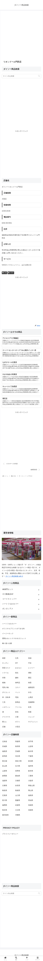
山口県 (17, 795)
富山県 (4, 766)
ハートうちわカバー (9, 623)
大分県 (17, 810)
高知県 (30, 800)
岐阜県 (30, 771)
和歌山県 (31, 785)
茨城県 (17, 751)
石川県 (17, 766)
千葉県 (30, 756)
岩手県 (30, 741)
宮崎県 (30, 810)
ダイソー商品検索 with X (14, 576)
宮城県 (4, 746)
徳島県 (30, 795)
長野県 (17, 771)
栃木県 (30, 751)
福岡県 (4, 805)
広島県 (4, 795)
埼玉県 (17, 756)
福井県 (30, 766)
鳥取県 (4, 790)
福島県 (4, 751)
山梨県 (4, 771)
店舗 (5, 272)
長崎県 (30, 805)
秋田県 (17, 746)
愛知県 (17, 776)
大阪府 (30, 780)
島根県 (17, 790)
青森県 (17, 741)
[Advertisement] (21, 35)
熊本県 (4, 810)
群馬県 (4, 756)
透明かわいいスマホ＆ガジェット (14, 638)
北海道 (4, 741)
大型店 (12, 272)
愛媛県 (17, 800)
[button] (39, 76)
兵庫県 (4, 785)
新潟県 (30, 761)
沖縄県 (17, 815)
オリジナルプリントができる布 (13, 628)
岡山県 (30, 790)
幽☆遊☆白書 (7, 643)
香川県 (4, 800)
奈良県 (17, 785)
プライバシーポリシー (10, 834)
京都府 (17, 780)
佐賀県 (17, 805)
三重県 (30, 776)
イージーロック (7, 633)
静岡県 (4, 776)
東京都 (4, 761)
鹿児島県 (5, 815)
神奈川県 (18, 761)
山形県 (30, 746)
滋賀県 (4, 780)
